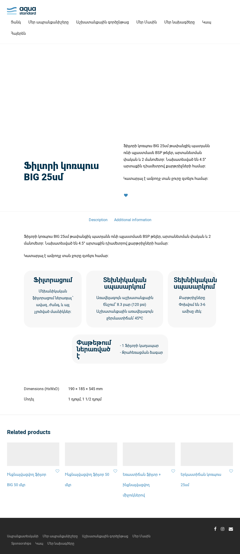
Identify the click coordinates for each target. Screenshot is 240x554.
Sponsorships (21, 543)
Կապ (206, 21)
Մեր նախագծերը (179, 21)
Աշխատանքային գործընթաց (102, 21)
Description (98, 219)
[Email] (231, 528)
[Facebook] (215, 528)
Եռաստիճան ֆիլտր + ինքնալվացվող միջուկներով (142, 484)
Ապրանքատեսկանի (22, 536)
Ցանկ (16, 21)
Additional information (132, 219)
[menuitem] (18, 33)
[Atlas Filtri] (70, 153)
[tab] (98, 220)
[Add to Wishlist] (126, 195)
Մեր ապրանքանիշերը (48, 21)
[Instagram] (222, 528)
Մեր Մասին (146, 21)
